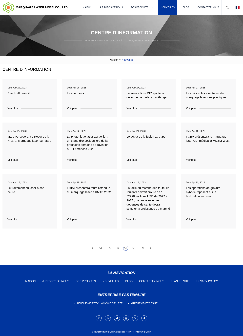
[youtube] (126, 318)
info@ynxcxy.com (143, 332)
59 (142, 248)
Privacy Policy (207, 281)
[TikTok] (144, 318)
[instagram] (135, 318)
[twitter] (117, 318)
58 (133, 248)
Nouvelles (168, 7)
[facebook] (99, 318)
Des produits (139, 7)
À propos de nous (111, 7)
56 (117, 248)
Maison (87, 7)
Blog (186, 7)
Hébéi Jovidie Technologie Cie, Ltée (99, 303)
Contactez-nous (208, 7)
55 (109, 248)
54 (100, 248)
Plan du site (180, 281)
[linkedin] (108, 318)
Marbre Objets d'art (144, 303)
